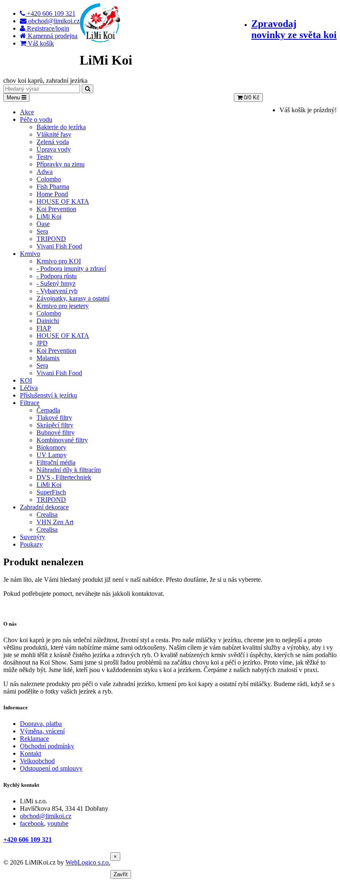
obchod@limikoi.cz (45, 815)
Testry (44, 156)
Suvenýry (32, 536)
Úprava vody (53, 149)
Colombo (48, 179)
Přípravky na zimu (60, 164)
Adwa (44, 171)
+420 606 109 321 (27, 839)
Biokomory (51, 447)
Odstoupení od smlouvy (51, 768)
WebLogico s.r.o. (88, 862)
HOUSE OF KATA (62, 201)
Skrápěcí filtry (54, 425)
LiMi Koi (48, 216)
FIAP (43, 328)
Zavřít (121, 874)
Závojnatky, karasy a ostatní (72, 298)
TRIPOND (51, 238)
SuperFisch (51, 492)
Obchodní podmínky (47, 745)
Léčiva (29, 387)
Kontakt (30, 753)
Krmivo (30, 253)
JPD (42, 343)
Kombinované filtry (62, 439)
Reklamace (34, 738)
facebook (32, 823)
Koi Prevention (56, 208)
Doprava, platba (41, 723)
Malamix (48, 357)
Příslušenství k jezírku (48, 395)
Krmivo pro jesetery (62, 305)
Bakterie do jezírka (61, 126)
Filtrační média (55, 462)
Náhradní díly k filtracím (68, 469)
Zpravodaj (294, 29)
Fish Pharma (52, 186)
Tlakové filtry (54, 417)
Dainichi (47, 320)
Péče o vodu (36, 119)
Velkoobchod (37, 760)
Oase (43, 223)
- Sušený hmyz (55, 283)
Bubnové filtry (55, 432)
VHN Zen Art (54, 521)
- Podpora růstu (56, 276)
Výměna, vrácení (42, 731)
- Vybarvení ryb (57, 290)
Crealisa (47, 514)
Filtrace (29, 402)
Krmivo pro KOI (58, 261)
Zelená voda (52, 141)
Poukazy (31, 544)
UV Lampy (51, 454)
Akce (27, 112)
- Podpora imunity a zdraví (71, 268)
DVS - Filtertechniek (63, 477)
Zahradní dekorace (44, 507)
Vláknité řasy (53, 134)
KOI (26, 380)
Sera (42, 231)
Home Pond (52, 194)
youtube (57, 823)
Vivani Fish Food (59, 246)
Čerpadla (48, 410)
